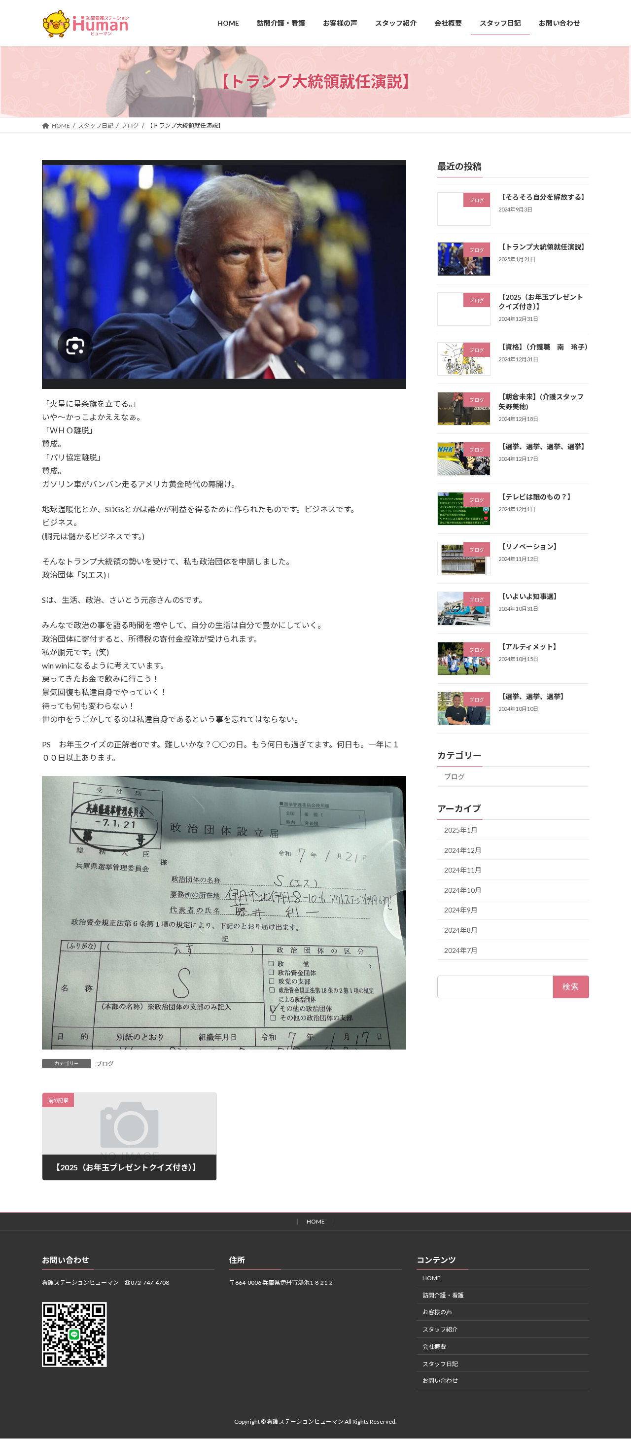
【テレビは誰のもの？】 (536, 496)
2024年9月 (461, 910)
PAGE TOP (606, 1386)
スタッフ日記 (440, 1364)
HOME (316, 1221)
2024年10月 (463, 889)
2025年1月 (461, 830)
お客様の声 (437, 1312)
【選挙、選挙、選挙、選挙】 (543, 446)
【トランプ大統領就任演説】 (543, 247)
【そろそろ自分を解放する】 (543, 197)
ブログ (105, 1063)
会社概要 (434, 1346)
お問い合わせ (440, 1381)
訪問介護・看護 (443, 1295)
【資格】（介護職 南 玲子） (545, 346)
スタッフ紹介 (440, 1330)
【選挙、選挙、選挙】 (532, 696)
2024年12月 (463, 849)
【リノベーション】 (529, 546)
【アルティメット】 (529, 646)
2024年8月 (461, 930)
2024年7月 (461, 950)
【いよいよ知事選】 (529, 596)
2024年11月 (463, 870)
